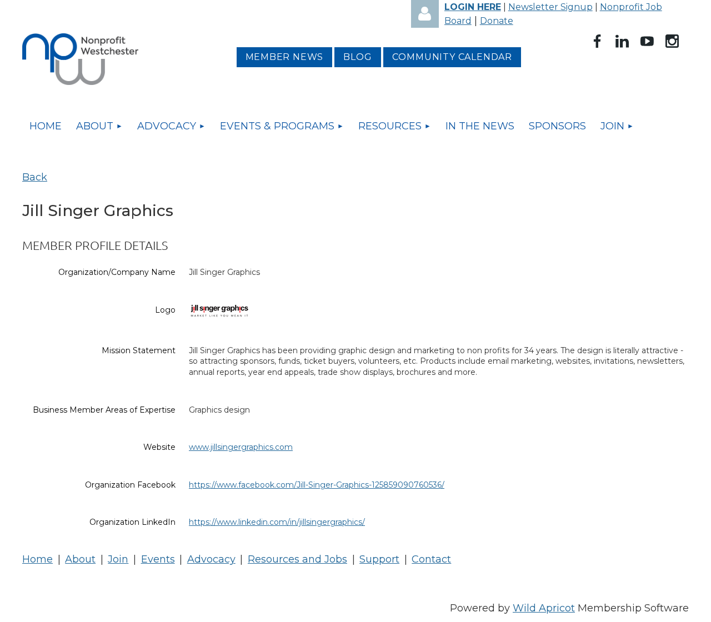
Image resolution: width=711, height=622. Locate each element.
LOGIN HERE (472, 7)
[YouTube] (647, 41)
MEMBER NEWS (285, 57)
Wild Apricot (544, 608)
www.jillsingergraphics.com (241, 447)
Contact (431, 559)
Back (34, 177)
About (80, 559)
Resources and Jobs (297, 559)
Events (158, 559)
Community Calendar (452, 57)
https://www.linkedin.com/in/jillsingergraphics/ (277, 522)
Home (37, 559)
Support (379, 559)
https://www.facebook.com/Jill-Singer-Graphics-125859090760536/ (316, 485)
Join (118, 559)
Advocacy (211, 559)
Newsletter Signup (550, 7)
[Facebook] (597, 41)
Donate (496, 21)
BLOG (357, 57)
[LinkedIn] (622, 41)
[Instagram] (672, 41)
